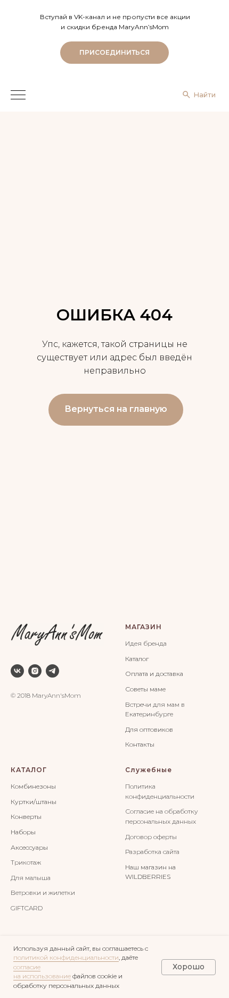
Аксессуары (29, 847)
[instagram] (35, 671)
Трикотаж (26, 862)
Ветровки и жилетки (43, 892)
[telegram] (52, 671)
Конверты (26, 817)
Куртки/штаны (33, 802)
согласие (26, 967)
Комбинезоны (33, 786)
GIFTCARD (27, 908)
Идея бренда (146, 643)
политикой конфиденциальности (66, 957)
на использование (42, 976)
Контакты (139, 744)
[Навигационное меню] (18, 95)
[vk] (17, 671)
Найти (204, 94)
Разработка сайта (152, 852)
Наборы (23, 832)
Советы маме (145, 689)
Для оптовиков (149, 729)
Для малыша (31, 878)
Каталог (137, 659)
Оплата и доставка (154, 674)
